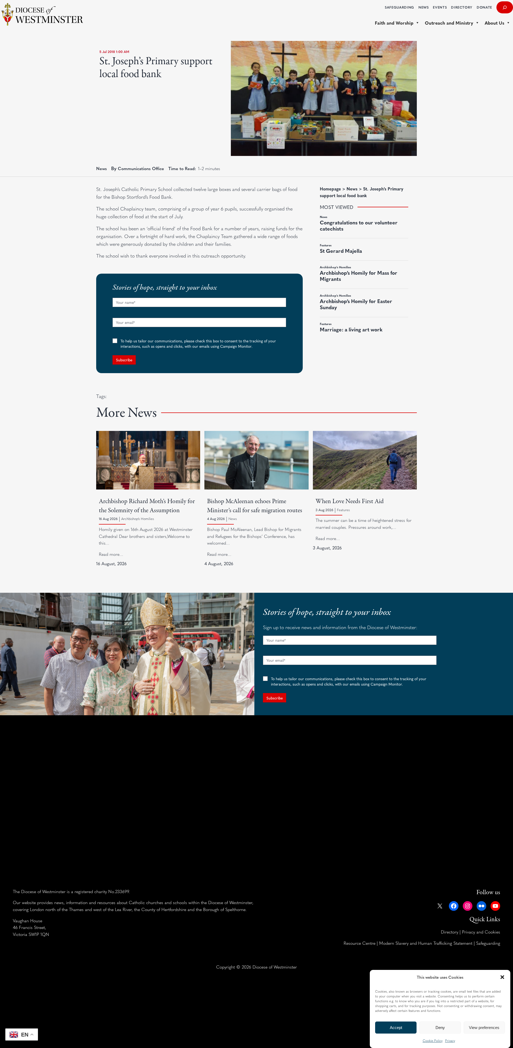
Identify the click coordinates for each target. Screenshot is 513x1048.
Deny (440, 1027)
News (101, 168)
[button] (502, 977)
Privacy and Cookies (481, 932)
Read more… (111, 554)
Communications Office (141, 168)
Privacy (450, 1040)
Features (343, 509)
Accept (396, 1027)
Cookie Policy (432, 1040)
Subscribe (124, 359)
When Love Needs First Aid (350, 501)
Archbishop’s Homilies (137, 518)
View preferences (484, 1027)
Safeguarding (488, 943)
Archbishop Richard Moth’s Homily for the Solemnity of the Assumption (147, 505)
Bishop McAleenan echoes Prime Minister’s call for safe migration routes (254, 505)
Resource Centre (359, 943)
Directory (449, 932)
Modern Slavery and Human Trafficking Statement (425, 943)
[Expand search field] (504, 7)
